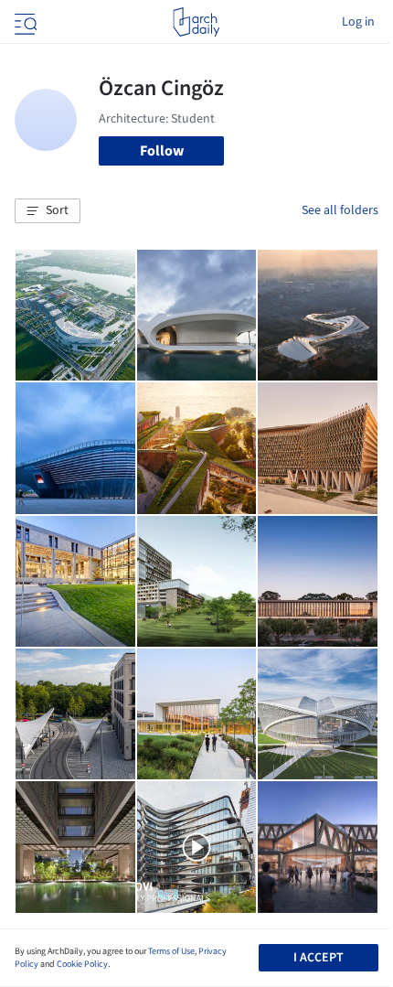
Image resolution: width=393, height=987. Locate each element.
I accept (318, 958)
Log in (358, 22)
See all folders (340, 210)
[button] (47, 211)
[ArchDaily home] (196, 22)
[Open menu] (24, 22)
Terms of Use (171, 951)
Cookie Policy (82, 964)
